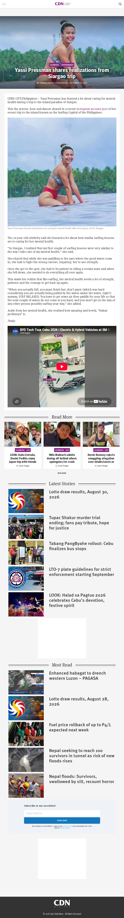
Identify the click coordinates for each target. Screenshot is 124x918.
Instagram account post (92, 109)
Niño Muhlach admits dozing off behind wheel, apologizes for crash (62, 459)
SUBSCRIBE (62, 820)
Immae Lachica (47, 83)
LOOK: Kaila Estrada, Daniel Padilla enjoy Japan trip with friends (22, 459)
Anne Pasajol (24, 466)
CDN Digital (62, 83)
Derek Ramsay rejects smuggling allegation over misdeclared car (101, 459)
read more (62, 473)
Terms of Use (67, 826)
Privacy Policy (64, 828)
